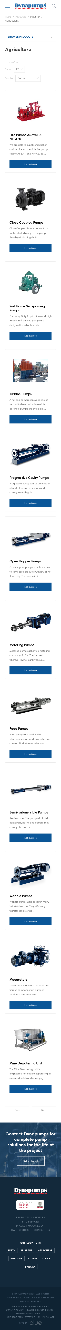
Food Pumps (18, 729)
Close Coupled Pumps (26, 222)
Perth (12, 1250)
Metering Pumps (21, 645)
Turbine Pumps (20, 394)
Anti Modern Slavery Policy (23, 1317)
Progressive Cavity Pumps (29, 478)
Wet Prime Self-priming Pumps (27, 308)
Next (43, 1110)
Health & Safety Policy (39, 1310)
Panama (30, 1266)
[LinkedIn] (28, 1275)
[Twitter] (32, 1275)
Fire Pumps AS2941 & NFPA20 (25, 137)
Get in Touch (31, 1161)
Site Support (30, 1221)
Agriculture (12, 20)
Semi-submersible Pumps (28, 812)
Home (8, 16)
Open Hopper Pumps (25, 561)
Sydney (32, 1258)
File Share (48, 1317)
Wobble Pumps (20, 896)
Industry (35, 16)
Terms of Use (19, 1306)
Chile (46, 1258)
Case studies (20, 1229)
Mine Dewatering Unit (25, 1063)
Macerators (18, 980)
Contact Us (42, 1229)
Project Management (30, 1225)
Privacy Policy (38, 1306)
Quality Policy (15, 1310)
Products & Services (30, 1217)
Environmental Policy (29, 1313)
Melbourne (45, 1250)
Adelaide (16, 1258)
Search (53, 6)
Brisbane (27, 1250)
